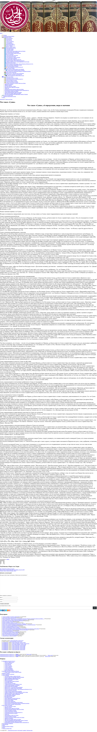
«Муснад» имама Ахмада (9, 662)
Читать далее (28, 654)
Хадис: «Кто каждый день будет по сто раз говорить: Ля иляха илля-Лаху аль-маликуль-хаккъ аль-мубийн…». (23, 618)
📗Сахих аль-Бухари (8, 38)
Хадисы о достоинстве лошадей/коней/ (9, 625)
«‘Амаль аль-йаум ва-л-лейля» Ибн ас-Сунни (13, 684)
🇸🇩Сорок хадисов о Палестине (10, 72)
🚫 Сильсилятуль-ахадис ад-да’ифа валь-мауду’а (13, 79)
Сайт (1, 601)
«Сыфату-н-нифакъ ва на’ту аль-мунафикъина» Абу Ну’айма (16, 692)
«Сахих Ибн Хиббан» (8, 682)
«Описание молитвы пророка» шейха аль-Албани (14, 89)
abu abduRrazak (5, 642)
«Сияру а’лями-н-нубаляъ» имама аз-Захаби (12, 672)
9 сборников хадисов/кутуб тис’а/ (8, 661)
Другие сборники (5, 675)
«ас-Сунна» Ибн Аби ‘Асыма (10, 706)
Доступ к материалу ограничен (8, 674)
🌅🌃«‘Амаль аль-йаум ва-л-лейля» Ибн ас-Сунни (14, 75)
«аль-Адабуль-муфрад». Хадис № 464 (19, 644)
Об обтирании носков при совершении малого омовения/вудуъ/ (16, 90)
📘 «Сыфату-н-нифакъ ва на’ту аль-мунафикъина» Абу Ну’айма (16, 61)
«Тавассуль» (6, 88)
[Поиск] (95, 607)
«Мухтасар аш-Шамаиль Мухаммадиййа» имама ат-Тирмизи (16, 94)
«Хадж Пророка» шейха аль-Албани (11, 715)
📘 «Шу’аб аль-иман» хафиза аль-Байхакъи (12, 59)
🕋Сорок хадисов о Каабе (9, 68)
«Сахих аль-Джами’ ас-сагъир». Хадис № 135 (20, 643)
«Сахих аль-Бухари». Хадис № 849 (18, 647)
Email (1, 599)
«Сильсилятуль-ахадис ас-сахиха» (10, 713)
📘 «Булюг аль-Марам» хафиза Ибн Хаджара (13, 64)
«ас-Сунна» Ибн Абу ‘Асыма (10, 86)
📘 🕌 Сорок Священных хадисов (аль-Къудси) (13, 67)
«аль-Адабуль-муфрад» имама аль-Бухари (12, 676)
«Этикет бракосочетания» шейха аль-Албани (13, 92)
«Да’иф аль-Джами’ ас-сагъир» (10, 716)
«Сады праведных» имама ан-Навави (11, 681)
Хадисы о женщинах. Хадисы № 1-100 (9, 622)
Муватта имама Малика (9, 670)
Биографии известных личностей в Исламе (10, 671)
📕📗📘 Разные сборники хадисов (9, 47)
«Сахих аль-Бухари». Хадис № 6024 (19, 642)
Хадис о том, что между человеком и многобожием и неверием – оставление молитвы (18, 624)
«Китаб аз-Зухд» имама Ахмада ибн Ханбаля (13, 688)
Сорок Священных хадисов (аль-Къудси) (12, 698)
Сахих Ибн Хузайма (8, 697)
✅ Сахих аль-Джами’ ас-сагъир (10, 80)
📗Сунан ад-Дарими (8, 45)
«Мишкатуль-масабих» (8, 84)
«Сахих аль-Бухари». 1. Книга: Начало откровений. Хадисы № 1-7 (15, 619)
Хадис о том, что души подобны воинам (10, 634)
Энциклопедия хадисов (4, 31)
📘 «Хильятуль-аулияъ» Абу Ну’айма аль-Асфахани (14, 60)
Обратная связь (5, 724)
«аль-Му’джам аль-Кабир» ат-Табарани (12, 685)
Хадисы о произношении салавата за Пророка (11, 627)
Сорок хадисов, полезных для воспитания (12, 704)
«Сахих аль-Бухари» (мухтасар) (10, 690)
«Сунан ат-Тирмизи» (8, 668)
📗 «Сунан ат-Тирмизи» (9, 41)
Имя (1, 597)
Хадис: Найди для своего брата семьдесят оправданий (12, 620)
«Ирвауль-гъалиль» (8, 85)
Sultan (17, 654)
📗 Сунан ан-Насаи (8, 42)
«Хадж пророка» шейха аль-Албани (11, 91)
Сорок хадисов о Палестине (9, 701)
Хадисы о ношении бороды (7, 630)
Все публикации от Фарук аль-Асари (7, 568)
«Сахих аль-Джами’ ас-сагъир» (10, 710)
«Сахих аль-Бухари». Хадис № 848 (18, 646)
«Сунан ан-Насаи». (8, 667)
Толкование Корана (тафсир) (7, 726)
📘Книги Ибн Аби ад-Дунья (9, 62)
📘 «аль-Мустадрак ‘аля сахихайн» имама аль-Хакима (14, 51)
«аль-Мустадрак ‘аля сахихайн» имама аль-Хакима (14, 677)
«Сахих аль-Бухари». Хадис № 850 (18, 648)
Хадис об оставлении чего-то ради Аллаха (10, 633)
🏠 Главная (4, 35)
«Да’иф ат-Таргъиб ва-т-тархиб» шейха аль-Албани (14, 717)
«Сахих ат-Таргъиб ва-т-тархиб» (10, 711)
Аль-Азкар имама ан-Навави (9, 695)
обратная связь (29, 730)
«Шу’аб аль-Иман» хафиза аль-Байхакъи (12, 694)
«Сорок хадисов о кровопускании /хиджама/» (13, 691)
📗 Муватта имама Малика (9, 44)
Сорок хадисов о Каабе (8, 700)
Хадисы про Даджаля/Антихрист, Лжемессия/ (11, 631)
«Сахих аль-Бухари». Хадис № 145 (16, 640)
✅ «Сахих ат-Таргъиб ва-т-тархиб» (11, 82)
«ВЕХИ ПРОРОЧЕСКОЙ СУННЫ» (11, 679)
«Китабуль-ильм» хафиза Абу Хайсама (11, 87)
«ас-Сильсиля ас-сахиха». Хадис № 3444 (10, 632)
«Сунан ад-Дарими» (8, 666)
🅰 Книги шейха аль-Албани (7, 76)
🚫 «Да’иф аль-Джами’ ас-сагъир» (11, 81)
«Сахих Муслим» (7, 664)
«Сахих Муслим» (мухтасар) (9, 683)
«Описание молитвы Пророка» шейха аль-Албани (14, 709)
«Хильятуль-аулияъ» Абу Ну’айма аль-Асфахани (13, 693)
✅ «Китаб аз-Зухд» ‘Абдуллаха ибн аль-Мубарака (14, 73)
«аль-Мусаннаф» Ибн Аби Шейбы (11, 686)
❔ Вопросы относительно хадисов (9, 96)
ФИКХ (8, 559)
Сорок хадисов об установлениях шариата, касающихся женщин (16, 703)
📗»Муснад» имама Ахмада (9, 46)
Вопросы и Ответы (6, 673)
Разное (3, 725)
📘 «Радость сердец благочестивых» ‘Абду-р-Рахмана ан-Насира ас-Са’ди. (18, 63)
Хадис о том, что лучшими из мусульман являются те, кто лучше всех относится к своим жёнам (20, 628)
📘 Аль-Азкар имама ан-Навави (10, 58)
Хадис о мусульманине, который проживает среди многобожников (15, 629)
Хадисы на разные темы (7, 728)
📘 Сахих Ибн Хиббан (8, 50)
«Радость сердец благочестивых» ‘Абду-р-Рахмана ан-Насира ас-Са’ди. (18, 689)
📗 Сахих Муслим (8, 39)
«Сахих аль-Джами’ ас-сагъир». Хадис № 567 (11, 616)
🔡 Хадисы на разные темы (7, 95)
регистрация (20, 730)
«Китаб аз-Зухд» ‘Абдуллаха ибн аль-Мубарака (13, 687)
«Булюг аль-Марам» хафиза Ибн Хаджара (12, 678)
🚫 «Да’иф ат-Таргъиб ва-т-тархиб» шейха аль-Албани (15, 83)
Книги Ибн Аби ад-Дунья (9, 696)
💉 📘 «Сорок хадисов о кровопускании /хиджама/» (14, 70)
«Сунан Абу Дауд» (8, 665)
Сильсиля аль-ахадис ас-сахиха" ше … (7, 654)
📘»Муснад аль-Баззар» (9, 54)
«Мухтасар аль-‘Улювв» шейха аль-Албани (12, 93)
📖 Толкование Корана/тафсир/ (8, 36)
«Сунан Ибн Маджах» (8, 669)
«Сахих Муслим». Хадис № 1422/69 (9, 635)
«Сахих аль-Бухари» (8, 663)
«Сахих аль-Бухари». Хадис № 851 (18, 649)
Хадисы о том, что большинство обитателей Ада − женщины (14, 623)
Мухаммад (18, 655)
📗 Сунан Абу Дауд (8, 40)
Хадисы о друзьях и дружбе (7, 621)
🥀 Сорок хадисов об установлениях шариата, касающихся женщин (17, 71)
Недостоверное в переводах (7, 723)
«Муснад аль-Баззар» (8, 680)
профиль (24, 730)
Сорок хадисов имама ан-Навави (10, 699)
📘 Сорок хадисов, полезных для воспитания (13, 74)
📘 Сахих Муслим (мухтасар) (10, 56)
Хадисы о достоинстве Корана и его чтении (10, 626)
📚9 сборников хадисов (6, 37)
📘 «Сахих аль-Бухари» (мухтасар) (11, 55)
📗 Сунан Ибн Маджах (8, 43)
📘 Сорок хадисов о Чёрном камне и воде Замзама (14, 69)
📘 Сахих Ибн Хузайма (9, 49)
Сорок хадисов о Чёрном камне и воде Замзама (13, 702)
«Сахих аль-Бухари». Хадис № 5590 (9, 617)
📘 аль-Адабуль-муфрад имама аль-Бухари (12, 53)
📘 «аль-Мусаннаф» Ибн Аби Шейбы (11, 52)
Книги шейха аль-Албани (7, 705)
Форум (3, 97)
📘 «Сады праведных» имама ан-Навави (12, 57)
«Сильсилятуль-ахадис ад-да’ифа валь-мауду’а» (13, 712)
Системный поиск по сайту (5, 605)
